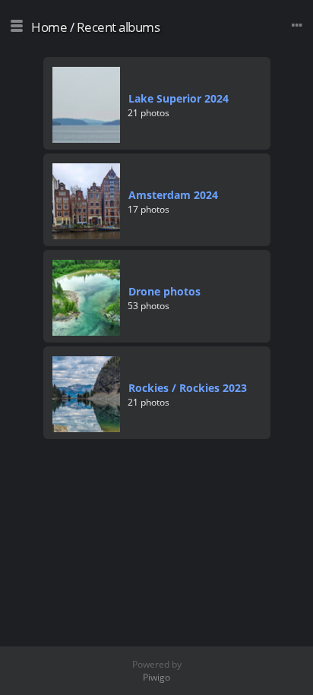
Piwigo (156, 677)
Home (49, 27)
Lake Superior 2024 (178, 98)
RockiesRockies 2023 (187, 388)
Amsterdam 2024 (173, 195)
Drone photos (164, 291)
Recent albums (118, 27)
